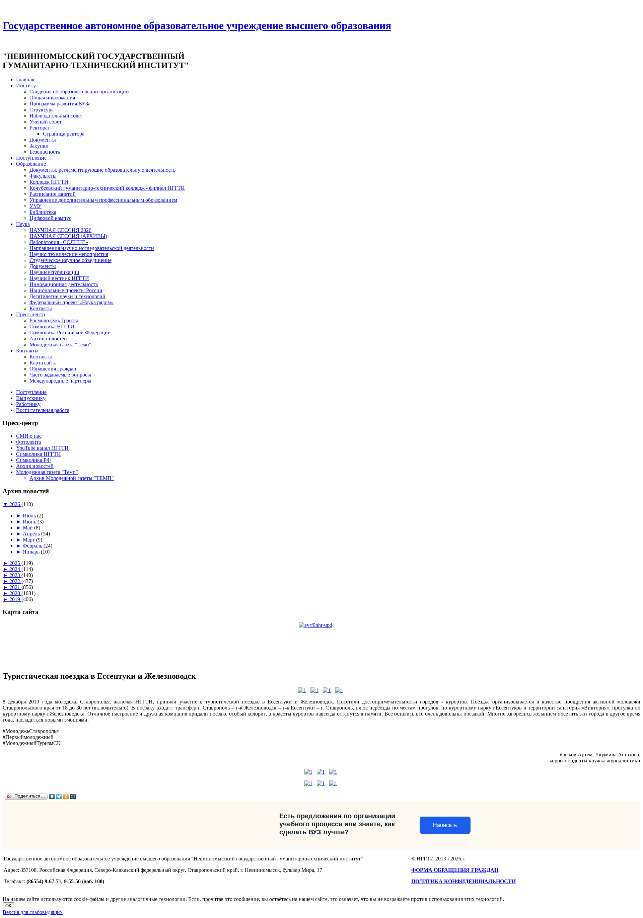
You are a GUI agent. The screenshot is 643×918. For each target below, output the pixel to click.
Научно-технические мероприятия (68, 254)
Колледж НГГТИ (48, 182)
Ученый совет (45, 121)
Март (29, 540)
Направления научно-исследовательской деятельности (91, 248)
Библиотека (42, 212)
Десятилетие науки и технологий (67, 296)
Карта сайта (43, 362)
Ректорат (39, 128)
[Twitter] (59, 796)
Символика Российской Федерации (70, 332)
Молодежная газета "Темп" (60, 344)
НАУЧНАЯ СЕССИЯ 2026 (60, 230)
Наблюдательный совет (56, 115)
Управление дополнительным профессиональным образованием (103, 200)
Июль (30, 515)
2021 (15, 587)
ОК (8, 905)
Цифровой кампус (50, 218)
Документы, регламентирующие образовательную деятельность (102, 170)
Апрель (32, 533)
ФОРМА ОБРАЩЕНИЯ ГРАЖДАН (454, 870)
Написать (445, 825)
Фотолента (28, 442)
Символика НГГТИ (51, 326)
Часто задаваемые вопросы (60, 375)
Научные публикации (54, 272)
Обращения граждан (52, 368)
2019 (15, 599)
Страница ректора (63, 134)
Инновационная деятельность (63, 284)
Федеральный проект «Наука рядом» (71, 302)
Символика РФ (33, 460)
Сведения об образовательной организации (79, 91)
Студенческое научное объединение (70, 260)
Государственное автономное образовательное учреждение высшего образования (197, 25)
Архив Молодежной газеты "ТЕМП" (71, 478)
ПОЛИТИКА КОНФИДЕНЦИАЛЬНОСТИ (463, 881)
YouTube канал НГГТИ (42, 448)
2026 (15, 504)
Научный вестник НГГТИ (59, 278)
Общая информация (52, 97)
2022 (15, 581)
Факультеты (43, 176)
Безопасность (44, 152)
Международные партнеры (60, 381)
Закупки (39, 146)
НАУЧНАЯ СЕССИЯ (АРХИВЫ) (68, 236)
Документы (42, 140)
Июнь (30, 521)
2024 (15, 569)
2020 (15, 593)
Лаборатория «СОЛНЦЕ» (58, 242)
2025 (15, 563)
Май (28, 527)
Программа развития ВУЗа (59, 103)
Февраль (33, 546)
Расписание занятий (52, 194)
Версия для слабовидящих (33, 912)
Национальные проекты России (65, 290)
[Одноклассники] (66, 796)
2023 (15, 575)
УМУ (35, 206)
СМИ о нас (29, 436)
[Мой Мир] (73, 796)
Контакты (40, 308)
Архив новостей (48, 338)
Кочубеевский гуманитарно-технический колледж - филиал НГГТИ (107, 188)
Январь (32, 552)
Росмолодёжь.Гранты (53, 320)
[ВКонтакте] (52, 796)
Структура (41, 109)
